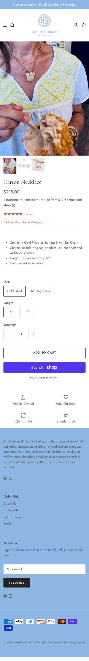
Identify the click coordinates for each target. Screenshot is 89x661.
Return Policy (12, 517)
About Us (9, 503)
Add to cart (44, 352)
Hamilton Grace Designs (25, 222)
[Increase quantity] (34, 334)
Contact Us (10, 510)
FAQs (7, 523)
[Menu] (5, 25)
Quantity (9, 325)
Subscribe (16, 583)
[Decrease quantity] (8, 334)
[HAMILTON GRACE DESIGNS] (44, 25)
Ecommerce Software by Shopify (66, 642)
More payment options (44, 377)
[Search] (14, 25)
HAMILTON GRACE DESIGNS (30, 642)
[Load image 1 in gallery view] (44, 98)
